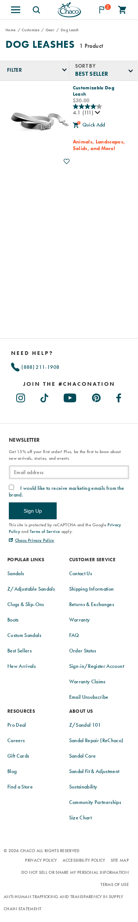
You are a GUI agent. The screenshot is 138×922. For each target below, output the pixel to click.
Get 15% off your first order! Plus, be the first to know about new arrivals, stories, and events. (65, 455)
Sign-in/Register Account (96, 666)
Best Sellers (19, 650)
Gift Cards (18, 755)
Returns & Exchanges (91, 604)
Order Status (82, 650)
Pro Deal (16, 725)
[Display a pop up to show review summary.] (96, 113)
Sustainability (83, 786)
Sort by (85, 65)
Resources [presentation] (21, 711)
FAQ (74, 635)
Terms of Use (114, 884)
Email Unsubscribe (89, 697)
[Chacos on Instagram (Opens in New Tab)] (21, 396)
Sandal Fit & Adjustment (94, 771)
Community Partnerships (95, 802)
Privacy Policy (41, 860)
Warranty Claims (87, 681)
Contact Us (80, 573)
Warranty (79, 619)
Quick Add (93, 124)
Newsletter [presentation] (24, 440)
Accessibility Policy (84, 860)
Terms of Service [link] (45, 531)
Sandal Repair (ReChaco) (96, 740)
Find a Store (20, 786)
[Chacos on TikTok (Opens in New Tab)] (44, 396)
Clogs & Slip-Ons (25, 604)
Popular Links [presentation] (26, 559)
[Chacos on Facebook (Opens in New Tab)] (119, 396)
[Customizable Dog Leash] (39, 123)
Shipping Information (91, 588)
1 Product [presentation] (91, 46)
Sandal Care (82, 755)
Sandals (15, 573)
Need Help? (32, 353)
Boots (13, 619)
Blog (12, 771)
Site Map (120, 860)
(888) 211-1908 (39, 367)
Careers (16, 740)
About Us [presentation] (81, 711)
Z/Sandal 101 (85, 725)
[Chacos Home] (69, 9)
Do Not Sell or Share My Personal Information (75, 872)
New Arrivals (21, 666)
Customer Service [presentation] (92, 559)
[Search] (36, 9)
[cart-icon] (122, 9)
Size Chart (80, 817)
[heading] (69, 384)
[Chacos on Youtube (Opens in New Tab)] (70, 396)
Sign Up (33, 511)
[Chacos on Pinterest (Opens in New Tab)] (97, 396)
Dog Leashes (40, 44)
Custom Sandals (24, 635)
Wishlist (67, 161)
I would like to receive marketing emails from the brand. (66, 491)
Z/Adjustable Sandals (31, 588)
